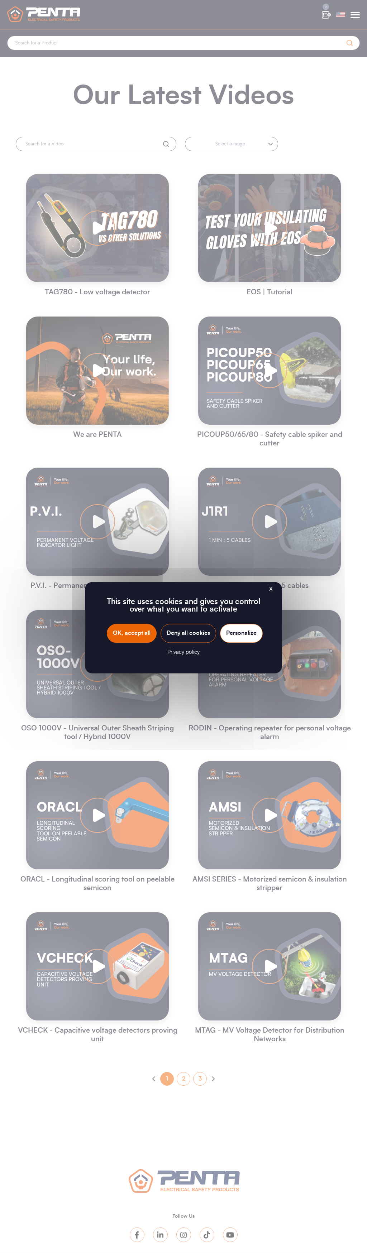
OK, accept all (132, 633)
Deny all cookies (188, 633)
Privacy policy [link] (183, 652)
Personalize (241, 633)
